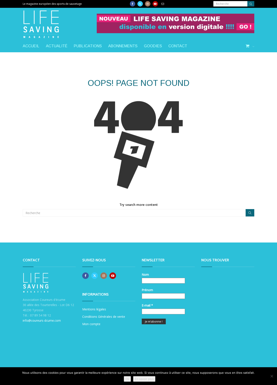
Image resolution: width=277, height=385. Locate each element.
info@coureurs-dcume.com (42, 320)
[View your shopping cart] (250, 46)
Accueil (31, 46)
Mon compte (91, 324)
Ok (127, 379)
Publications (88, 46)
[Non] (271, 376)
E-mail (147, 305)
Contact (177, 46)
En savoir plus (144, 379)
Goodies (153, 46)
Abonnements (122, 46)
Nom (145, 274)
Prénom (147, 290)
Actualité (56, 46)
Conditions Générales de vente (103, 317)
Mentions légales (94, 309)
